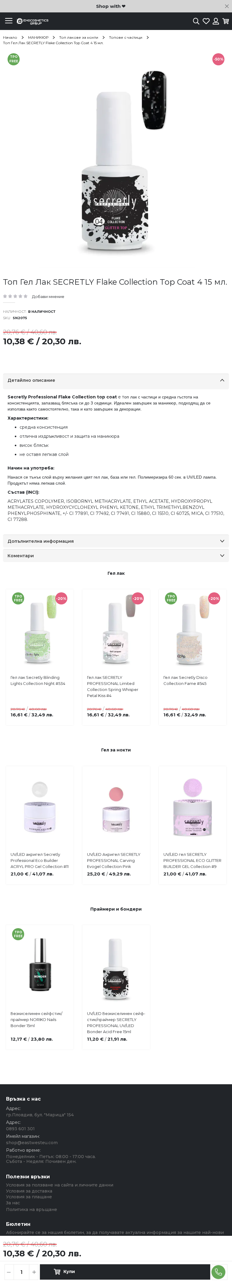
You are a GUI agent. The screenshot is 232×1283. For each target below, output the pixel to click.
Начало (10, 37)
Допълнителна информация (41, 541)
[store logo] (31, 21)
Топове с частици (125, 37)
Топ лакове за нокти (78, 37)
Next (217, 646)
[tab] (116, 381)
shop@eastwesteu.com (32, 1142)
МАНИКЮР (38, 37)
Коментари (21, 555)
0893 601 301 (20, 1128)
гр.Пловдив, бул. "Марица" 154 (40, 1115)
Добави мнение (48, 296)
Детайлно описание (31, 380)
